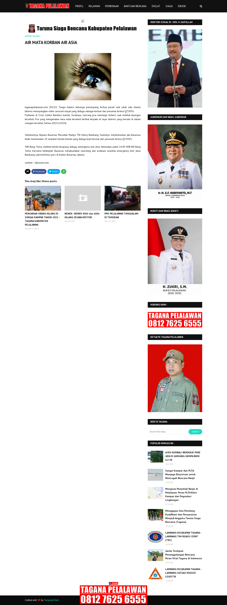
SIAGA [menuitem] (169, 6)
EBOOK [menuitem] (182, 6)
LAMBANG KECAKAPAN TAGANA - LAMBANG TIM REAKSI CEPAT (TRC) (183, 536)
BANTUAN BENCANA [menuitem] (135, 6)
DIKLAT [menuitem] (156, 6)
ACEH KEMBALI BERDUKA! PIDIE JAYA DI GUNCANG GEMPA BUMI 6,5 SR (182, 456)
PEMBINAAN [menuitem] (112, 6)
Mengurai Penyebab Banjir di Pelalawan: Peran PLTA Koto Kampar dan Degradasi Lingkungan (181, 494)
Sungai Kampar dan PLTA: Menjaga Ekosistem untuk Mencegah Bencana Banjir (180, 474)
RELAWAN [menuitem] (94, 6)
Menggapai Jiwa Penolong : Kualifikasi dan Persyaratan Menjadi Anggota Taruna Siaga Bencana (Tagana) (183, 516)
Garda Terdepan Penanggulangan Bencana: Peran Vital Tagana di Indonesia (183, 554)
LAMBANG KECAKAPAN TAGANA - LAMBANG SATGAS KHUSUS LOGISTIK (183, 573)
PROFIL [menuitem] (79, 6)
